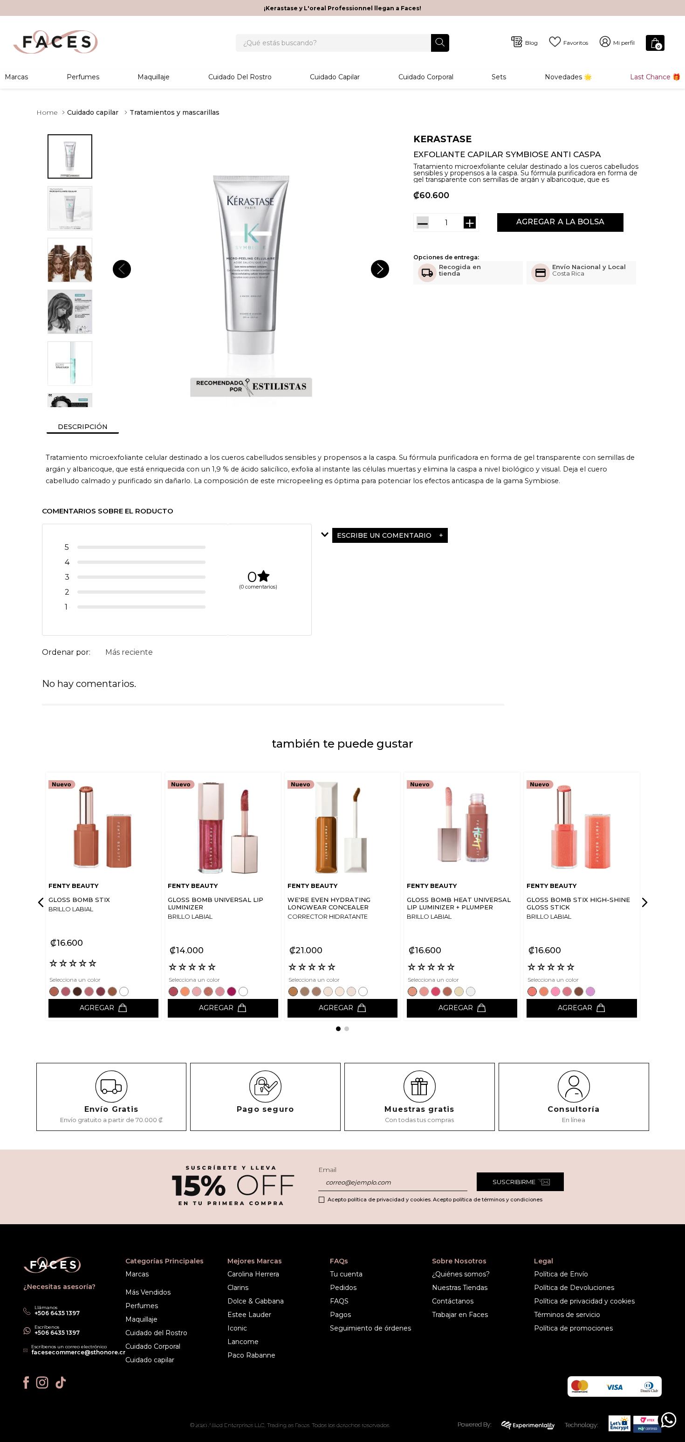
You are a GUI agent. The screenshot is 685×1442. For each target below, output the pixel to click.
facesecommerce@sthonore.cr (78, 1352)
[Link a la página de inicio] (47, 112)
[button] (412, 535)
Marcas (16, 77)
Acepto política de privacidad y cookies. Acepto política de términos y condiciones (435, 1199)
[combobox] (342, 43)
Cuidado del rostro (240, 77)
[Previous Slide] (42, 902)
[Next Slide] (643, 902)
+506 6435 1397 (57, 1332)
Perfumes (83, 77)
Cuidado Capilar (335, 77)
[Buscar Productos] (440, 42)
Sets (499, 77)
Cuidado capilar (92, 112)
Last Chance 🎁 (655, 77)
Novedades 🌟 (568, 77)
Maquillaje (153, 77)
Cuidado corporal (425, 77)
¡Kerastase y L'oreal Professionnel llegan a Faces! (342, 8)
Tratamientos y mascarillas (174, 112)
